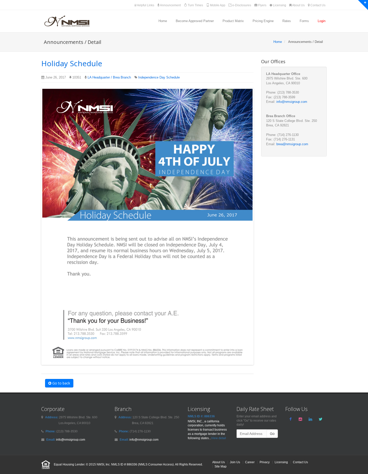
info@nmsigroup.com (291, 102)
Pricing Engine (263, 21)
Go (272, 433)
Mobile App (217, 5)
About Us (298, 5)
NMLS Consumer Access (156, 464)
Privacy (265, 462)
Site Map (221, 466)
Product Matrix (233, 21)
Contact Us (317, 5)
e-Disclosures (241, 5)
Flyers (261, 5)
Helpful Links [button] (145, 5)
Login (321, 21)
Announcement (170, 5)
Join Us (235, 462)
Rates (286, 21)
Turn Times (195, 5)
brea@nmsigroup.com (292, 144)
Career (250, 462)
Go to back (60, 383)
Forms (304, 21)
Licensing (279, 5)
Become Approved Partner (195, 21)
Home (162, 21)
